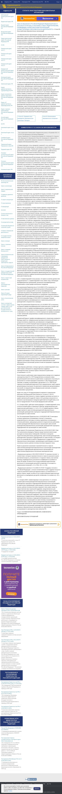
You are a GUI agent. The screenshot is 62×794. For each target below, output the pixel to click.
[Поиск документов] (2, 2)
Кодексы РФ (8, 2)
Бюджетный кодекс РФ (7, 21)
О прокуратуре (5, 206)
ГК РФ (2, 45)
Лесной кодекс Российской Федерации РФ (7, 119)
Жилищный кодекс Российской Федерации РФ (7, 79)
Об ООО (3, 210)
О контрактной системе (7, 222)
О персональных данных (7, 218)
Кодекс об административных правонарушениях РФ (6, 104)
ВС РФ (47, 2)
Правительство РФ (37, 2)
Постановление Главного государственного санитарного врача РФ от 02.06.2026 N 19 (10, 739)
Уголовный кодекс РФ (6, 169)
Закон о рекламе (5, 289)
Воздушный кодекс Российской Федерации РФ (7, 33)
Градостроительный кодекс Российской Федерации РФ (6, 40)
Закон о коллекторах (6, 186)
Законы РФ (17, 2)
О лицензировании (6, 203)
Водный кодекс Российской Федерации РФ (7, 26)
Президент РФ (26, 2)
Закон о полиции (5, 241)
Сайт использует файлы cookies (46, 792)
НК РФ (2, 124)
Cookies (10, 790)
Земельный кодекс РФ (7, 84)
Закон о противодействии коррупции (5, 284)
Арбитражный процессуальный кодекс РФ (7, 16)
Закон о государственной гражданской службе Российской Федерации (7, 272)
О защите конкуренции (7, 199)
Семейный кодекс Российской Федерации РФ (7, 139)
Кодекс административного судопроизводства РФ (7, 89)
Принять (36, 788)
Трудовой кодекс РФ (6, 149)
